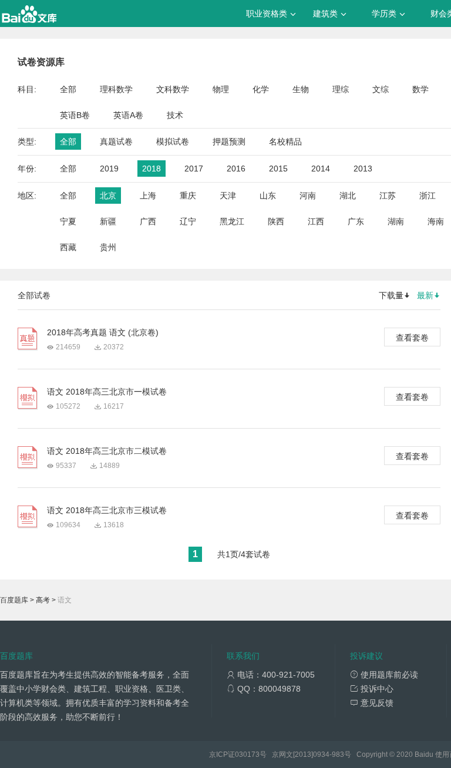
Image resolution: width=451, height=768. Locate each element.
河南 (307, 195)
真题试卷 (116, 141)
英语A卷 (128, 115)
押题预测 (229, 141)
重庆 (188, 195)
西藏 (68, 247)
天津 (228, 195)
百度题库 (14, 600)
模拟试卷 (172, 141)
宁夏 (68, 221)
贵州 (108, 247)
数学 (420, 89)
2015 (278, 168)
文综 (380, 89)
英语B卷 (75, 115)
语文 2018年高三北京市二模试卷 (107, 451)
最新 (425, 295)
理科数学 (116, 89)
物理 (221, 89)
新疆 (108, 221)
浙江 (427, 195)
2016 (236, 168)
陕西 (276, 221)
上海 (148, 195)
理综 (340, 89)
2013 (363, 168)
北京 (108, 195)
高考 (43, 600)
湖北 (347, 195)
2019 (109, 168)
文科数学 (172, 89)
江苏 (387, 195)
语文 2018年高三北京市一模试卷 (107, 391)
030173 (247, 754)
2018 (151, 168)
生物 (300, 89)
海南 (436, 221)
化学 (261, 89)
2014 (320, 168)
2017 (193, 168)
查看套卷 (412, 337)
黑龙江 (232, 221)
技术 (175, 115)
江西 (316, 221)
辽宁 (188, 221)
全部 (68, 89)
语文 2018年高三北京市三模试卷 (107, 510)
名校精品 (285, 141)
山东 (268, 195)
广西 (148, 221)
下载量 (391, 295)
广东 (356, 221)
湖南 (396, 221)
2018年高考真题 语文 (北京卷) (103, 332)
